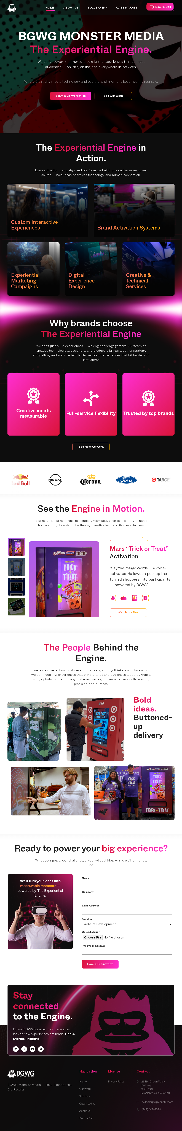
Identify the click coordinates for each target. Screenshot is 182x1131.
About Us (71, 8)
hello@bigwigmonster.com (157, 1102)
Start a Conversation (71, 96)
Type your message (94, 946)
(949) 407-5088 (151, 1109)
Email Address (91, 906)
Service (87, 919)
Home (50, 8)
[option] (91, 66)
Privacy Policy (116, 1081)
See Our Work (113, 96)
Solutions (96, 8)
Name (85, 878)
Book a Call (86, 1118)
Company (88, 892)
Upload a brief (91, 932)
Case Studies (126, 8)
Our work (85, 1089)
